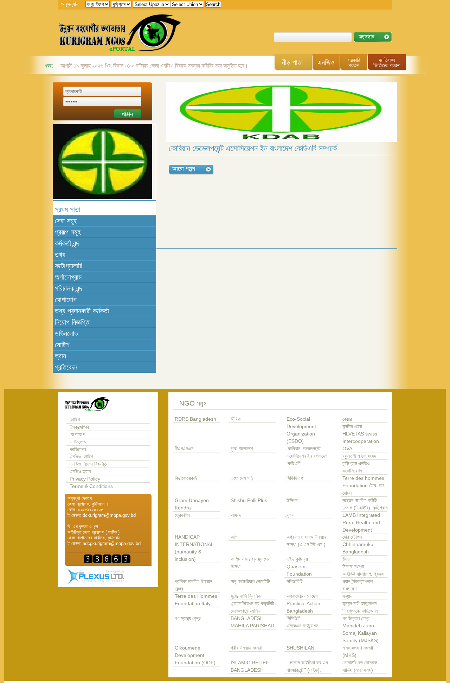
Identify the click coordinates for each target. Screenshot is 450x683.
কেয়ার (347, 419)
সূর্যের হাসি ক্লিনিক (246, 596)
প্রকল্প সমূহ (68, 232)
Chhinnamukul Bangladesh (358, 548)
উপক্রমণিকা (79, 427)
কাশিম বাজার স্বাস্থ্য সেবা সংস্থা (251, 563)
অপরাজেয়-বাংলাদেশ (302, 596)
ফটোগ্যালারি (68, 266)
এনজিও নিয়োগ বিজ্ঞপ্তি (88, 464)
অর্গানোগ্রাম (68, 277)
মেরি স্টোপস (352, 537)
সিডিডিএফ (295, 478)
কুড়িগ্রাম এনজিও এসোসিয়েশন (356, 467)
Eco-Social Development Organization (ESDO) (301, 430)
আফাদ (236, 515)
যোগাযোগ (66, 299)
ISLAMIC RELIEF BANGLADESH (250, 666)
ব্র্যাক (290, 515)
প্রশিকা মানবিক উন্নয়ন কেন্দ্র (193, 585)
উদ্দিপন (292, 500)
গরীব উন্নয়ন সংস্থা (246, 648)
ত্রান (60, 356)
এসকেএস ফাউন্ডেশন (302, 625)
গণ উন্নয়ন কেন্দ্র (355, 618)
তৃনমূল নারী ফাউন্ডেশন (359, 603)
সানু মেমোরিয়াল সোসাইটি (250, 581)
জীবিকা (236, 419)
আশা (234, 537)
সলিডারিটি (295, 581)
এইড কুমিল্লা (297, 559)
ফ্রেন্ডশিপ (182, 515)
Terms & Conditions (91, 486)
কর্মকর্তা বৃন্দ (67, 243)
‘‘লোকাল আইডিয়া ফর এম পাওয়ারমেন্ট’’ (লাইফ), (307, 666)
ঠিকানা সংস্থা (353, 566)
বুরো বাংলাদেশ (242, 448)
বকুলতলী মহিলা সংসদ (359, 456)
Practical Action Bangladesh (303, 607)
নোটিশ (62, 345)
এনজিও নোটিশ (81, 456)
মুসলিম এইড (352, 426)
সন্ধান (347, 596)
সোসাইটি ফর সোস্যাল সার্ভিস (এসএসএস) (359, 666)
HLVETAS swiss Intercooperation (360, 437)
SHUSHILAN (300, 648)
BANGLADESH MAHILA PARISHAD (252, 622)
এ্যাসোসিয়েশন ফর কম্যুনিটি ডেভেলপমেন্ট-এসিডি (252, 607)
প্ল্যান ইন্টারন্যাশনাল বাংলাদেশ (357, 585)
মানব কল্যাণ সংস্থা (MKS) (357, 651)
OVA (347, 448)
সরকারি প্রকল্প (354, 62)
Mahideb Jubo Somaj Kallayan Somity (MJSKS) (360, 633)
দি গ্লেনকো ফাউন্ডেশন (360, 611)
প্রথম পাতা (67, 209)
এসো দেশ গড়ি (242, 478)
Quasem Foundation (299, 570)
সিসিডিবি (294, 618)
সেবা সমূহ (66, 221)
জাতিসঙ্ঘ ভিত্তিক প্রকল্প (386, 62)
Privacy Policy (85, 479)
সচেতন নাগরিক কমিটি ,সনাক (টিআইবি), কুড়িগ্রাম (364, 504)
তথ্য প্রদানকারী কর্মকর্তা (82, 311)
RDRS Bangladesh (195, 419)
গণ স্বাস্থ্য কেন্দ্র (188, 618)
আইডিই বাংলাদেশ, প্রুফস (363, 574)
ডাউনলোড (66, 333)
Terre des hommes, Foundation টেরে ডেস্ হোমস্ (364, 486)
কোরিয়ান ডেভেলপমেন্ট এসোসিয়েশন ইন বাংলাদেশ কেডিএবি (307, 456)
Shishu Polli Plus (249, 500)
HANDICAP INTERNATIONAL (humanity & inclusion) (194, 548)
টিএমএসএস (184, 448)
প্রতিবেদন (66, 367)
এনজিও (325, 62)
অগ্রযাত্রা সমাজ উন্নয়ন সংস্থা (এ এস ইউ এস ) (306, 540)
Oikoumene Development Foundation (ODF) (195, 655)
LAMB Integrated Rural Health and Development (361, 523)
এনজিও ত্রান (80, 471)
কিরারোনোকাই (186, 478)
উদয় (345, 559)
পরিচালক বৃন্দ (68, 288)
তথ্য (60, 254)
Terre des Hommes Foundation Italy (196, 600)
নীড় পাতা (292, 62)
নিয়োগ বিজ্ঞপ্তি (72, 322)
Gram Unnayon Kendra (192, 504)
